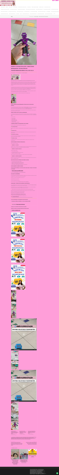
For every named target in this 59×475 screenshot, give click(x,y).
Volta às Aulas (42, 473)
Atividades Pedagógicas (38, 473)
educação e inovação (16, 438)
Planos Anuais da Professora (20, 204)
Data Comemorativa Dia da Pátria (33, 470)
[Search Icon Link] (54, 14)
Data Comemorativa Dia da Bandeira (40, 470)
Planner (37, 469)
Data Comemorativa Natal (32, 471)
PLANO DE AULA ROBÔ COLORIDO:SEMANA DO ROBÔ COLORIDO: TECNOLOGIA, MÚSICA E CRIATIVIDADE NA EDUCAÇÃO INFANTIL (14, 432)
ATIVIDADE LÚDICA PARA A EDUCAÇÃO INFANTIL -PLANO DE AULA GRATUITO (24, 461)
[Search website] (53, 14)
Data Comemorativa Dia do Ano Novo (38, 471)
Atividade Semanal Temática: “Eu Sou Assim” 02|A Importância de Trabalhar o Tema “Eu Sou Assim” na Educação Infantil (15, 462)
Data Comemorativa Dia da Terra (33, 469)
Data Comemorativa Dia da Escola (43, 473)
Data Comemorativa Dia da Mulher (33, 472)
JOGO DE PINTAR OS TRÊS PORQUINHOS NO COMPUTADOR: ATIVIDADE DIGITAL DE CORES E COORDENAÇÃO (23, 432)
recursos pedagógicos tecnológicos (32, 438)
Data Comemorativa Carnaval (32, 473)
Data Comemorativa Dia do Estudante (39, 470)
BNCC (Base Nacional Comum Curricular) (33, 473)
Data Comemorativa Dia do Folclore (33, 470)
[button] (24, 334)
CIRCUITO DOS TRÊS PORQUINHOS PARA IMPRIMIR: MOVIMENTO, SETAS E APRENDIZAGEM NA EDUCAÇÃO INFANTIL (32, 432)
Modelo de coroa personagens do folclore (32, 456)
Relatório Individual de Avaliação (39, 472)
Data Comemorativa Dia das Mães (41, 469)
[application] (24, 334)
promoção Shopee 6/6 (26, 438)
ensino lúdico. (23, 438)
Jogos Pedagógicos (39, 473)
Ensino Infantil (19, 438)
